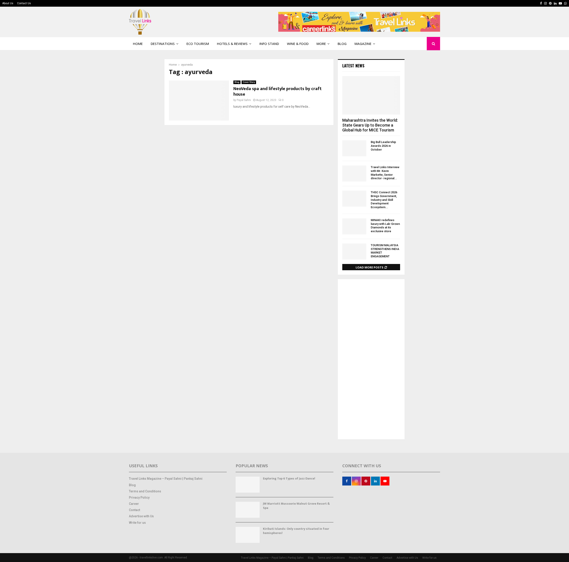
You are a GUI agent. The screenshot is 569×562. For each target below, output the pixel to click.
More (321, 43)
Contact (134, 510)
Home (138, 43)
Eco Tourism (197, 43)
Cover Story (249, 82)
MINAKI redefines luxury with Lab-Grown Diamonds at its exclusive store (385, 225)
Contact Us (24, 3)
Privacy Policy (139, 497)
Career (134, 504)
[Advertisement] (371, 359)
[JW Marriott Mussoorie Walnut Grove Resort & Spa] (248, 510)
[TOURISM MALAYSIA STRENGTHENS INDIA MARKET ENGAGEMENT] (354, 252)
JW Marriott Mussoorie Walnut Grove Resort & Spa (296, 505)
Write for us (137, 522)
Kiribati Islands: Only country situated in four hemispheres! (296, 530)
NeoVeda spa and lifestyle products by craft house (277, 91)
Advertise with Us (141, 516)
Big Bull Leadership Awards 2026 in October (383, 145)
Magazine (363, 43)
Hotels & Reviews (232, 43)
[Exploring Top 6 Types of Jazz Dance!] (248, 485)
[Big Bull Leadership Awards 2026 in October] (354, 148)
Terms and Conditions (145, 491)
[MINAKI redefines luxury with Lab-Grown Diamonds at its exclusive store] (354, 226)
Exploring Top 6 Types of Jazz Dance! (289, 478)
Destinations (163, 43)
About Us (7, 3)
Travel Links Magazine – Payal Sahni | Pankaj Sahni (165, 478)
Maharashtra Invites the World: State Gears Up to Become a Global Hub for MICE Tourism (370, 125)
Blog (342, 43)
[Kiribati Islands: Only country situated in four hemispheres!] (248, 535)
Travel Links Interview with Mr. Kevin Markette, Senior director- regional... (385, 172)
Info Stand (269, 43)
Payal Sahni (244, 100)
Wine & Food (298, 43)
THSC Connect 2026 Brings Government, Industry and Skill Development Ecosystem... (384, 200)
